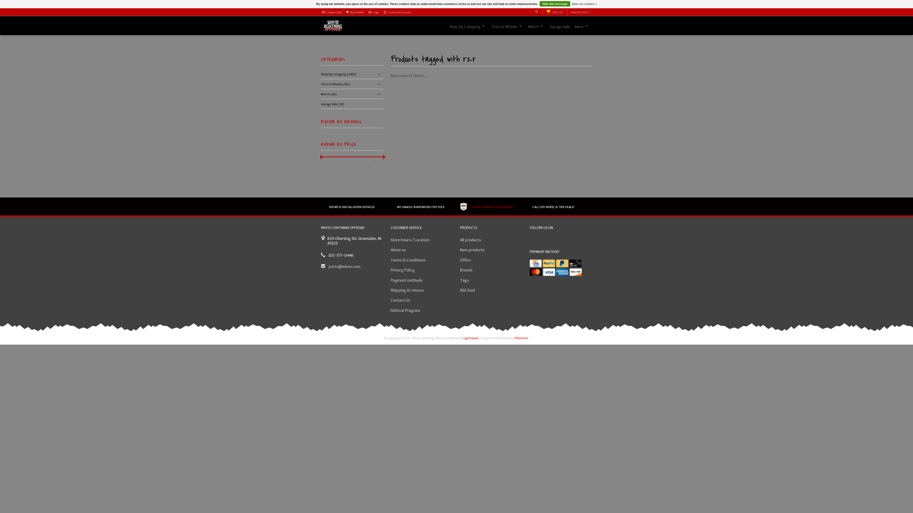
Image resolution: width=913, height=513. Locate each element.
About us (398, 249)
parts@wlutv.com (344, 266)
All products (470, 239)
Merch (533, 26)
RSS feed (467, 290)
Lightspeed (470, 338)
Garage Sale (560, 26)
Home (324, 41)
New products (472, 249)
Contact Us (400, 300)
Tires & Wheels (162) (335, 83)
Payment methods (407, 280)
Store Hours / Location (410, 239)
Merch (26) (328, 93)
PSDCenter (522, 338)
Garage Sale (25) (332, 103)
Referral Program (405, 310)
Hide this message (555, 4)
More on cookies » (584, 4)
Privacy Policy (402, 269)
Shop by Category (464, 26)
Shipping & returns (407, 290)
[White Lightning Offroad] (333, 25)
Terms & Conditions (408, 259)
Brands (466, 269)
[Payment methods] (536, 263)
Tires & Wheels (504, 26)
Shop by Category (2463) (338, 73)
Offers (465, 259)
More (579, 26)
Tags (464, 280)
